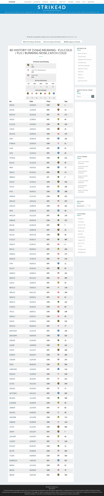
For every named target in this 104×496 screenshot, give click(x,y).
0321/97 (12, 446)
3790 (11, 263)
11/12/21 (33, 187)
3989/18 (12, 220)
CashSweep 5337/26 (83, 166)
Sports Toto (62, 2)
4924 (11, 167)
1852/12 (12, 292)
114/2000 (12, 403)
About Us (80, 74)
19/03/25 (33, 129)
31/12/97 (33, 427)
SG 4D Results (81, 237)
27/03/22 (33, 182)
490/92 (11, 465)
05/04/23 (33, 158)
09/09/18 (33, 220)
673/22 (11, 182)
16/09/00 (33, 403)
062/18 (11, 225)
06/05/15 (33, 263)
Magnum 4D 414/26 (83, 190)
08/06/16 (33, 249)
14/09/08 (33, 345)
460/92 (11, 470)
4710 (11, 191)
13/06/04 (33, 374)
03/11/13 (33, 278)
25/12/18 (33, 215)
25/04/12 (33, 302)
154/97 (11, 432)
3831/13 (12, 287)
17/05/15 (33, 259)
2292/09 (12, 340)
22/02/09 (33, 340)
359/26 (11, 105)
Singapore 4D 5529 (83, 176)
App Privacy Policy (82, 81)
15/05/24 (33, 143)
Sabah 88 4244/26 (82, 171)
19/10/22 (33, 167)
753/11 (11, 311)
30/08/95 (33, 451)
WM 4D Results (27, 2)
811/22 (11, 163)
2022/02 (12, 388)
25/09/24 (33, 134)
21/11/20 (33, 196)
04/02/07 (33, 355)
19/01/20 (33, 201)
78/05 (11, 364)
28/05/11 (33, 311)
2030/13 (12, 278)
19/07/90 (33, 475)
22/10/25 (33, 115)
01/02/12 (33, 307)
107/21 (11, 187)
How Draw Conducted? (84, 65)
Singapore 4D (91, 2)
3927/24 (12, 134)
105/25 (11, 119)
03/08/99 (33, 422)
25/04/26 (33, 105)
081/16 (11, 249)
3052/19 (12, 206)
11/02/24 (33, 153)
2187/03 (12, 379)
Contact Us (81, 77)
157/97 (11, 427)
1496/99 (12, 422)
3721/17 (12, 239)
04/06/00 (33, 412)
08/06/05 (33, 364)
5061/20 (12, 201)
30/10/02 (33, 388)
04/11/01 (33, 393)
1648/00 (12, 408)
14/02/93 (33, 460)
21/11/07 (33, 350)
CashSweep (70, 2)
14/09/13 (33, 283)
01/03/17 (33, 244)
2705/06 (12, 360)
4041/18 (12, 215)
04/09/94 (33, 456)
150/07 (11, 350)
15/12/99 (33, 417)
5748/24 (12, 143)
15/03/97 (33, 441)
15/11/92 (33, 465)
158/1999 (12, 417)
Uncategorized (82, 249)
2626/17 (12, 244)
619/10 (11, 321)
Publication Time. (72, 37)
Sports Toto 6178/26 (83, 161)
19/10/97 (33, 436)
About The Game (82, 53)
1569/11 (12, 316)
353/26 (11, 110)
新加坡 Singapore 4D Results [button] (72, 42)
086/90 (11, 475)
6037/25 (12, 115)
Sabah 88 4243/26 (82, 185)
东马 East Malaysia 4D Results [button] (52, 42)
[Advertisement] (52, 25)
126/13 (11, 283)
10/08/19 (33, 206)
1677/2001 (13, 393)
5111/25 (12, 124)
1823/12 (12, 297)
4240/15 (12, 259)
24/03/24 (33, 148)
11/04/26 (33, 110)
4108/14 (12, 273)
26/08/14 (33, 273)
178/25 (11, 129)
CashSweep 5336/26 (83, 181)
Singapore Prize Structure (84, 59)
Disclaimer (81, 71)
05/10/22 (33, 172)
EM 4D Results (37, 2)
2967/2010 (13, 331)
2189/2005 (13, 369)
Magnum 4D (45, 2)
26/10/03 (33, 379)
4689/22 (12, 177)
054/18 (11, 230)
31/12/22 (33, 163)
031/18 (11, 235)
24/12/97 (33, 432)
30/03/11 (33, 316)
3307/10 (12, 326)
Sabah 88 (78, 2)
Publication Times (83, 68)
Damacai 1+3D (53, 2)
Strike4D (12, 2)
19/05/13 (33, 287)
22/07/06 (33, 360)
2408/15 (12, 254)
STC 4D (83, 2)
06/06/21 (33, 191)
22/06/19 (33, 211)
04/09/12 (33, 297)
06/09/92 (33, 470)
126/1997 (12, 436)
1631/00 (12, 412)
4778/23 (12, 158)
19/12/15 (33, 254)
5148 (11, 148)
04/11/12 (33, 292)
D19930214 (13, 460)
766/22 (11, 172)
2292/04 (12, 374)
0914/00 (12, 398)
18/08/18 (33, 230)
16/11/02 (33, 384)
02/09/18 (33, 225)
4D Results (81, 219)
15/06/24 (33, 139)
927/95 (11, 451)
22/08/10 (33, 321)
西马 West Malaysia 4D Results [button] (32, 42)
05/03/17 (33, 239)
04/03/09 (33, 336)
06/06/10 (33, 326)
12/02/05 (33, 369)
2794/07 (12, 355)
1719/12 (12, 307)
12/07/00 (33, 408)
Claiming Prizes (82, 62)
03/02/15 (33, 268)
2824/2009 (13, 336)
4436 (11, 211)
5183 (11, 139)
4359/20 (12, 196)
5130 (11, 153)
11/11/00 (33, 398)
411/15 (11, 268)
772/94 (11, 456)
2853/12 (12, 302)
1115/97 (12, 441)
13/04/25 (33, 124)
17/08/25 (33, 119)
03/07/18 (33, 235)
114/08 (11, 345)
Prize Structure (82, 56)
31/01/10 (33, 331)
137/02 (11, 384)
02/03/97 (33, 446)
